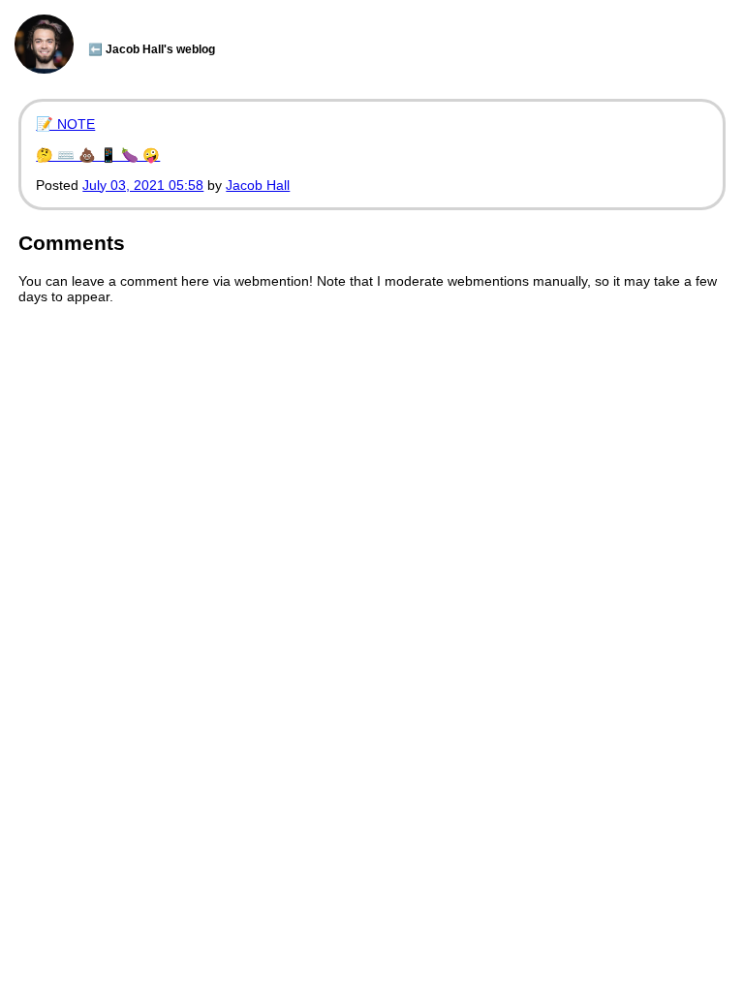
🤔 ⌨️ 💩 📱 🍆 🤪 (98, 155)
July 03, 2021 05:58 (142, 185)
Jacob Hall (258, 185)
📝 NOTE (65, 124)
